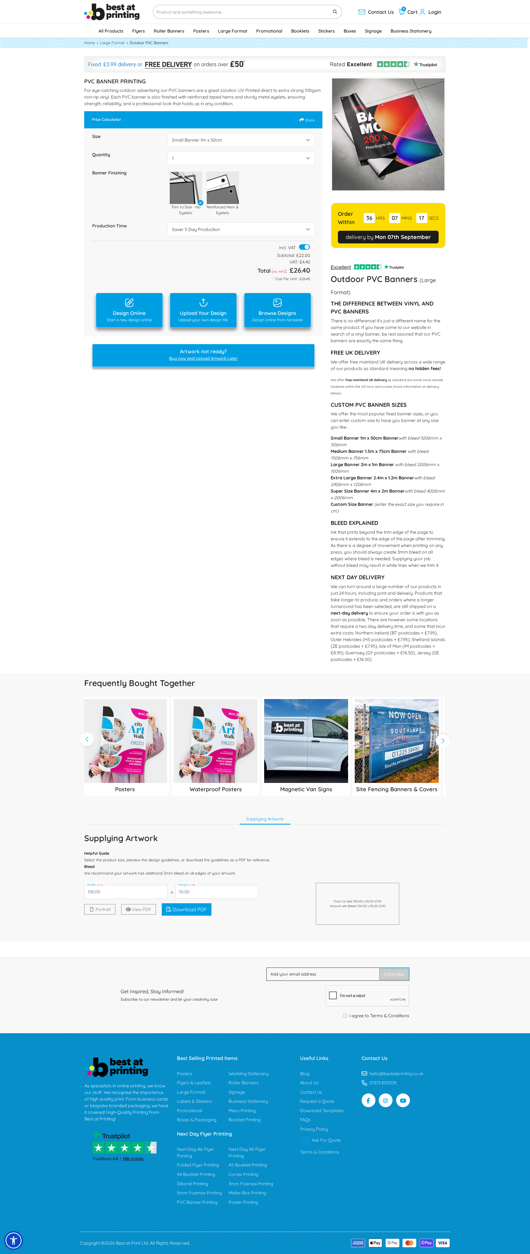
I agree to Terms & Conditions (379, 1015)
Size (96, 136)
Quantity (101, 154)
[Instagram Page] (386, 1100)
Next (443, 741)
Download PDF (190, 909)
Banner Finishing (109, 173)
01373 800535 (383, 1082)
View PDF (141, 909)
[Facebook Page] (368, 1100)
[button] (185, 188)
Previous (87, 739)
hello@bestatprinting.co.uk (396, 1073)
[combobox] (241, 140)
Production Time (109, 226)
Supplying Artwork (265, 819)
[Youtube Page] (403, 1100)
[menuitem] (111, 31)
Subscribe (394, 974)
